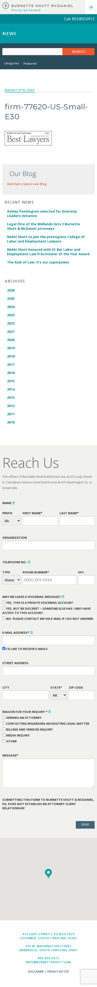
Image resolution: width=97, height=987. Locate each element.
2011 (11, 414)
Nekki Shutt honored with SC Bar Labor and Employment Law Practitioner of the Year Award (48, 251)
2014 (11, 389)
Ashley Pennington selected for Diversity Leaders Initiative (42, 213)
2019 (11, 348)
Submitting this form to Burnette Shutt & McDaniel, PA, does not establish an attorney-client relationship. (48, 804)
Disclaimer (36, 972)
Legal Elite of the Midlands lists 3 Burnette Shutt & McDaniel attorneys (43, 226)
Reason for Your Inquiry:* (25, 712)
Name (7, 503)
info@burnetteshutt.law (48, 962)
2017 (11, 364)
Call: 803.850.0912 (79, 18)
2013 (11, 397)
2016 (11, 372)
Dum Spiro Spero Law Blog (27, 184)
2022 (11, 323)
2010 (11, 422)
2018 (11, 356)
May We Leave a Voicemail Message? (31, 597)
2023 (11, 315)
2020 (11, 339)
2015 (11, 381)
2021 (11, 331)
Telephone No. (15, 562)
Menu (91, 7)
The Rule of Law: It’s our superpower (38, 262)
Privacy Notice (58, 972)
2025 (11, 298)
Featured (30, 63)
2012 (11, 405)
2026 (11, 290)
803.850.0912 (48, 958)
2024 (11, 306)
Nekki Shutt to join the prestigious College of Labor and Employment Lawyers (46, 238)
